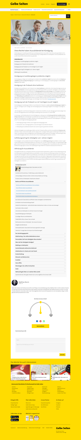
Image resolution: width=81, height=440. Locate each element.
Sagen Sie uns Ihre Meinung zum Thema (25, 344)
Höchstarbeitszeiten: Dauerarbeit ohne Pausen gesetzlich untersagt (30, 227)
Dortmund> (44, 387)
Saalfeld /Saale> (30, 388)
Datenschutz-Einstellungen (35, 427)
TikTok (57, 409)
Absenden (62, 354)
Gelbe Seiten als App (30, 405)
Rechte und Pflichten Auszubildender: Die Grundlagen (27, 185)
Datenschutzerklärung (22, 427)
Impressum (13, 427)
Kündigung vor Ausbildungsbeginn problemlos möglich (26, 61)
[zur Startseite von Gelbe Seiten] (63, 428)
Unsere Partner (45, 400)
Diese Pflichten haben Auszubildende (24, 188)
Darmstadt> (29, 387)
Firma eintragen (62, 4)
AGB (43, 427)
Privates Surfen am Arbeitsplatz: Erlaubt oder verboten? (28, 178)
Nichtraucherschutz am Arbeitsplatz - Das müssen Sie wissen (29, 222)
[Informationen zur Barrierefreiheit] (68, 4)
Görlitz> (13, 390)
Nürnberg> (14, 391)
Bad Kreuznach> (30, 390)
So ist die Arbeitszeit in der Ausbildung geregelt (26, 190)
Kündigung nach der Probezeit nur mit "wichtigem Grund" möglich (28, 66)
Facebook (58, 405)
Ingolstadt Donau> (61, 388)
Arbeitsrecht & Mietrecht (26, 14)
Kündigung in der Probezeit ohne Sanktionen (24, 64)
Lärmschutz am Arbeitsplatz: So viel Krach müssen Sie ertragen (29, 211)
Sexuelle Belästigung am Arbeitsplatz (23, 213)
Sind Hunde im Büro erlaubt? (22, 208)
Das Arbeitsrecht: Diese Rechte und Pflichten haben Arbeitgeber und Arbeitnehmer (33, 199)
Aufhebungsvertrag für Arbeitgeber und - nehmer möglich (27, 69)
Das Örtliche (43, 407)
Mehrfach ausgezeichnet (32, 413)
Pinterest (58, 407)
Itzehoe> (59, 387)
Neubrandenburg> (46, 393)
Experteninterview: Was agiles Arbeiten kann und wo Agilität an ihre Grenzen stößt (33, 274)
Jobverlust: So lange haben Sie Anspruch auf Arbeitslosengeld (29, 230)
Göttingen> (44, 388)
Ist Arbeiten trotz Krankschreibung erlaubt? (25, 202)
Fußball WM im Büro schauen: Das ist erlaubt (25, 219)
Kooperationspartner (45, 403)
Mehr (68, 10)
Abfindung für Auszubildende (20, 72)
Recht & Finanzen (18, 14)
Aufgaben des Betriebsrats (21, 225)
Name (18, 340)
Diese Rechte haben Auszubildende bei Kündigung (26, 196)
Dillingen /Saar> (30, 393)
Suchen (42, 4)
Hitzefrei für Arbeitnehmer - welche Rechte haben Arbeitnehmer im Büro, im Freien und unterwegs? (37, 205)
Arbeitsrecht (33, 14)
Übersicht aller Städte (15, 407)
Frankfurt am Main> (16, 393)
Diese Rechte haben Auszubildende (23, 193)
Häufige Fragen (14, 405)
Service (47, 4)
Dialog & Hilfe (14, 400)
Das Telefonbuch (44, 405)
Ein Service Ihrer (61, 432)
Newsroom (28, 403)
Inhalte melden (49, 427)
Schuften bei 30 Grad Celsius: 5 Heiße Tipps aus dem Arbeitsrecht (30, 173)
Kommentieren (40, 326)
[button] (42, 4)
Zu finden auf (60, 400)
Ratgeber (53, 4)
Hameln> (14, 387)
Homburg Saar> (60, 391)
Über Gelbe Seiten (31, 400)
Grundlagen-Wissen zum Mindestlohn (24, 216)
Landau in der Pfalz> (61, 393)
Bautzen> (59, 390)
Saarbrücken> (45, 390)
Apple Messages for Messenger (32, 407)
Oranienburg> (15, 388)
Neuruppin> (29, 391)
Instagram (58, 403)
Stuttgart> (44, 391)
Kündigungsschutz (52, 99)
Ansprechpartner (14, 403)
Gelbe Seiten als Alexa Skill (31, 409)
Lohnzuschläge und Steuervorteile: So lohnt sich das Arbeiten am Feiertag (31, 175)
